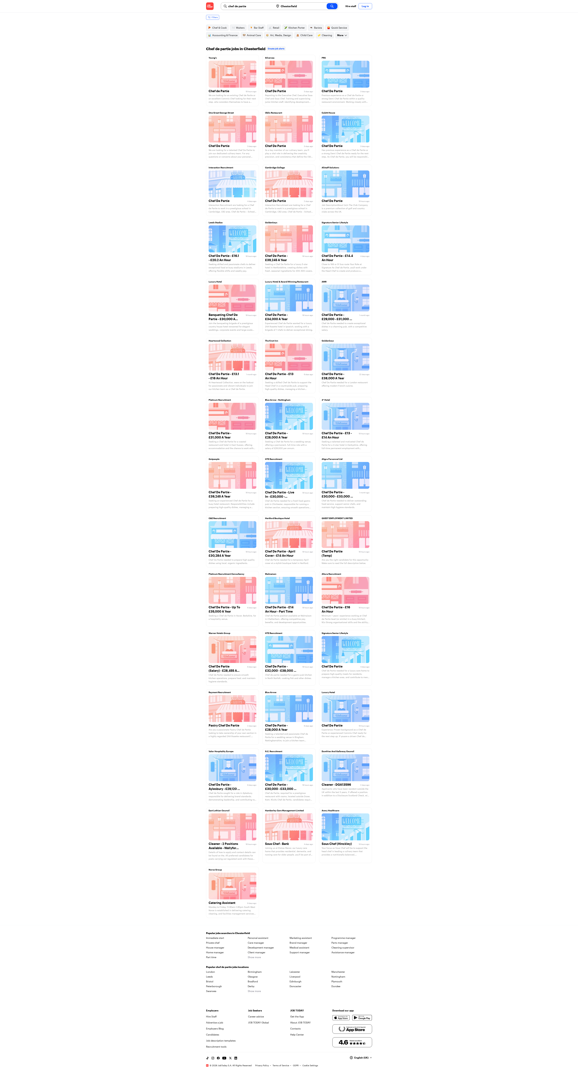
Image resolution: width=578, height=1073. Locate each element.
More (340, 35)
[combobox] (250, 6)
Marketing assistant (301, 937)
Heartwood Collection (220, 340)
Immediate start (215, 937)
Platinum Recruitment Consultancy (226, 574)
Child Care (306, 35)
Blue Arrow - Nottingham (278, 400)
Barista (318, 27)
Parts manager (339, 942)
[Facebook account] (218, 1058)
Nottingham (338, 976)
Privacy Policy (262, 1065)
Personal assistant (258, 937)
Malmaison (270, 574)
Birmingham (255, 971)
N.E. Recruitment (273, 751)
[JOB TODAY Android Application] (362, 1018)
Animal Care (254, 35)
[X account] (230, 1058)
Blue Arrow (271, 692)
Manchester (338, 971)
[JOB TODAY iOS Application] (341, 1018)
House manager (215, 947)
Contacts (295, 1028)
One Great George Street (221, 112)
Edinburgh (295, 981)
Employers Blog (215, 1028)
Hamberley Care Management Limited (284, 810)
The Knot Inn (271, 340)
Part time (211, 957)
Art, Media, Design (280, 35)
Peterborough (214, 986)
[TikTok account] (207, 1058)
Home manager (215, 952)
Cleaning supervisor (342, 947)
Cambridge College (275, 167)
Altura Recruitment (331, 574)
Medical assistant (299, 947)
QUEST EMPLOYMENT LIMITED (337, 518)
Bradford (253, 981)
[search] (332, 6)
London (210, 971)
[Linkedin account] (235, 1058)
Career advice (256, 1016)
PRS (324, 57)
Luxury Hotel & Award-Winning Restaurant (286, 281)
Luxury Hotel (215, 281)
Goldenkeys (271, 222)
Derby (251, 986)
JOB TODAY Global (258, 1022)
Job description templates (221, 1040)
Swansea (211, 991)
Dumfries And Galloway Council (338, 751)
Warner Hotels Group (219, 633)
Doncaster (295, 986)
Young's (213, 57)
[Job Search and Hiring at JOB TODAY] (210, 6)
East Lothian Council (219, 810)
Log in (365, 6)
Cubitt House (328, 112)
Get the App (297, 1016)
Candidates (212, 1034)
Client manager (256, 952)
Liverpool (295, 976)
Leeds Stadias (216, 222)
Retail (276, 27)
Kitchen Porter (297, 27)
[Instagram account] (212, 1058)
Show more (254, 957)
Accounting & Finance (225, 35)
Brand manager (298, 942)
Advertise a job (214, 1022)
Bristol (209, 981)
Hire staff (350, 6)
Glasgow (253, 976)
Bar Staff (259, 27)
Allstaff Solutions (330, 167)
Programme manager (343, 937)
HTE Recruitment (273, 459)
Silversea (269, 57)
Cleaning (327, 35)
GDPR (296, 1065)
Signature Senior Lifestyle (335, 222)
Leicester (295, 971)
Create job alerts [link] (276, 48)
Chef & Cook (219, 27)
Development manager (261, 947)
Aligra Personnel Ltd (332, 459)
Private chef (213, 942)
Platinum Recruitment (220, 400)
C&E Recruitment (217, 518)
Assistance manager (343, 952)
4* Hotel (326, 400)
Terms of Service (281, 1065)
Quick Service (339, 27)
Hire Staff (211, 1016)
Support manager (300, 952)
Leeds (209, 976)
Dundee (335, 986)
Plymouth (336, 981)
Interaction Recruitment (221, 167)
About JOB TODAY (300, 1022)
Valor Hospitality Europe (221, 751)
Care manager (256, 942)
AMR (324, 281)
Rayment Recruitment (220, 692)
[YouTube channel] (224, 1058)
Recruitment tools (216, 1046)
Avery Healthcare (330, 810)
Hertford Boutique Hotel (277, 518)
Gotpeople (214, 459)
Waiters (240, 27)
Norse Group (215, 869)
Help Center (297, 1034)
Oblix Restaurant (273, 112)
